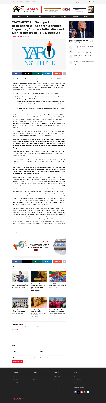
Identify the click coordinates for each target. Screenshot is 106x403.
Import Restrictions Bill (26, 257)
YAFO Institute (36, 257)
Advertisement (16, 386)
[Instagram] (85, 392)
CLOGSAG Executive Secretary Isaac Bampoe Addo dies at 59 (57, 284)
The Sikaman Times (17, 36)
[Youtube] (81, 392)
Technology (51, 16)
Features (75, 16)
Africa (34, 379)
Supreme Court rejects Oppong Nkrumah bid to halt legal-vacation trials (20, 311)
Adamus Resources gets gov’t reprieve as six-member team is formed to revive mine (20, 285)
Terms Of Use (16, 382)
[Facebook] (75, 392)
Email (14, 351)
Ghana (34, 376)
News (28, 16)
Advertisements (20, 1)
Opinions (56, 382)
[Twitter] (78, 392)
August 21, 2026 (16, 315)
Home (19, 16)
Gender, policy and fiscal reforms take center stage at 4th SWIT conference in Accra (82, 57)
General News (57, 376)
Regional (63, 16)
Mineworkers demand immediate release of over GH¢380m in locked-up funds (57, 311)
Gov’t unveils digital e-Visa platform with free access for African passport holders (83, 51)
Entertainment (77, 379)
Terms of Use (27, 1)
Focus (86, 16)
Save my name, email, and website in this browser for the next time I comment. (33, 357)
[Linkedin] (88, 392)
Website (42, 351)
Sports (75, 376)
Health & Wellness (78, 382)
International (36, 382)
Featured (17, 257)
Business (38, 16)
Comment (15, 329)
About (14, 1)
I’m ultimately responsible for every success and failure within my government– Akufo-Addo (84, 63)
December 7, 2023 (28, 36)
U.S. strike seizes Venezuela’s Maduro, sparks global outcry (78, 41)
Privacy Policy (16, 379)
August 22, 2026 (16, 289)
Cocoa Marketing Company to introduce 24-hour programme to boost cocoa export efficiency (39, 312)
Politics (55, 386)
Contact (33, 1)
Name (14, 345)
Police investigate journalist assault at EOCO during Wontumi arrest (84, 47)
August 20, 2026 (53, 315)
